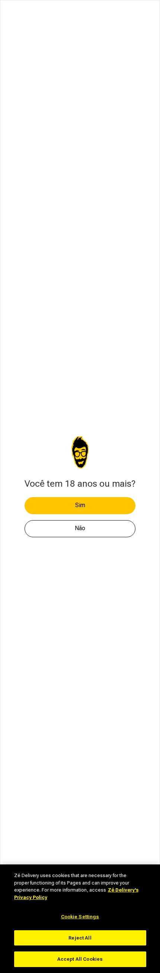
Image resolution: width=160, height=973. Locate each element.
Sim (80, 505)
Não (80, 528)
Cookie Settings (80, 916)
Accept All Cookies (80, 959)
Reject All (79, 938)
